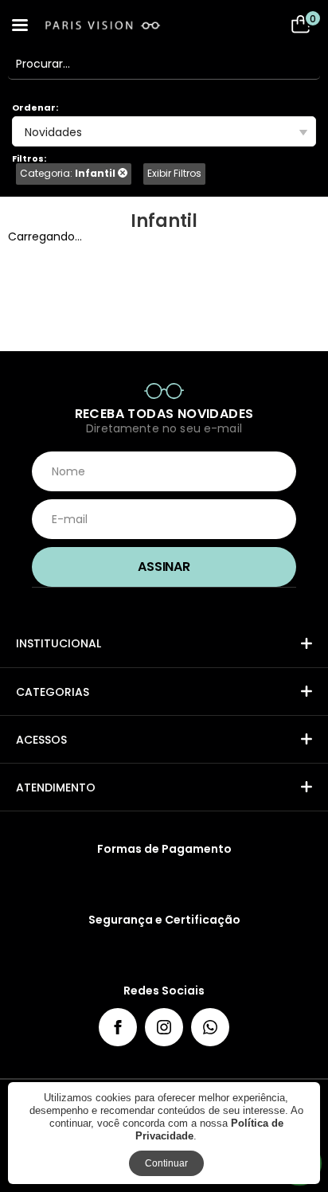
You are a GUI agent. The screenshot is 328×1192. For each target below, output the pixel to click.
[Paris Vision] (120, 25)
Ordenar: (35, 108)
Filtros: (29, 158)
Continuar (166, 1163)
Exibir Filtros (174, 173)
